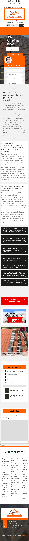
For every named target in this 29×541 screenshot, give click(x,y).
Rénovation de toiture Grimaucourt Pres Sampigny (14, 469)
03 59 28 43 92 (14, 1)
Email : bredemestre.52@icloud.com (14, 7)
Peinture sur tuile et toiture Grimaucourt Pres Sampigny (24, 468)
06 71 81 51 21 (14, 3)
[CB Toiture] (14, 14)
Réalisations (15, 55)
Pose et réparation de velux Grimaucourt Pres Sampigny (5, 486)
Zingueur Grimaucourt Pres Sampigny (5, 462)
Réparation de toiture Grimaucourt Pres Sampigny (24, 480)
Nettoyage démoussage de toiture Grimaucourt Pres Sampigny (14, 481)
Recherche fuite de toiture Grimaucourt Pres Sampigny (5, 473)
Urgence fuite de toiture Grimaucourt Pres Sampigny (24, 492)
